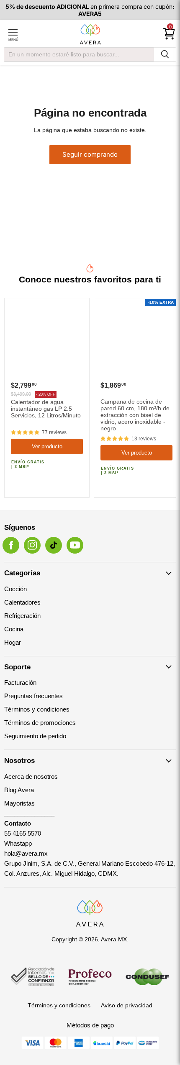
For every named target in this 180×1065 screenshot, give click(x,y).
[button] (25, 432)
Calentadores (22, 602)
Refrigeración (22, 615)
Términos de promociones (40, 722)
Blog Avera (19, 789)
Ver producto (47, 446)
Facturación (20, 682)
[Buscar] (165, 54)
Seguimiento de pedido (35, 736)
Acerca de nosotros (31, 776)
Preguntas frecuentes (33, 695)
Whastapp (18, 843)
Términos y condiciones (36, 709)
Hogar (12, 642)
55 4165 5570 (22, 833)
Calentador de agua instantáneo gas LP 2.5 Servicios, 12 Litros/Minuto (46, 409)
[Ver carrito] (169, 34)
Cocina (13, 629)
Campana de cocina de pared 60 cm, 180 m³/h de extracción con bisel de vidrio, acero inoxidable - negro (135, 415)
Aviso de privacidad (126, 1005)
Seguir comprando (90, 154)
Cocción (15, 588)
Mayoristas (19, 803)
